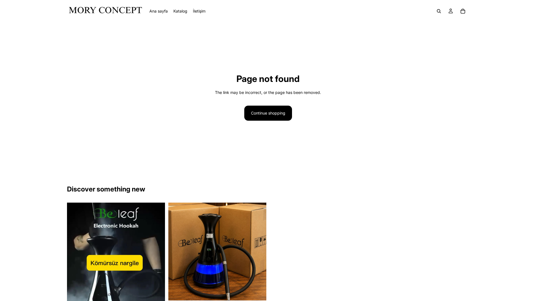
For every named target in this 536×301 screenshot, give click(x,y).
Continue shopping (268, 113)
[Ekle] (258, 292)
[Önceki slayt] (75, 289)
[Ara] (439, 11)
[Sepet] (463, 11)
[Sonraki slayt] (156, 289)
